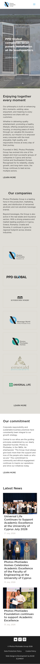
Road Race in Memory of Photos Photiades (18, 47)
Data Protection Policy (13, 651)
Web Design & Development (16, 656)
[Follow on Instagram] (24, 639)
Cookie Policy (31, 651)
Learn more (11, 58)
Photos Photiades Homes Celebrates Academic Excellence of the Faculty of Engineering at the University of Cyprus (18, 570)
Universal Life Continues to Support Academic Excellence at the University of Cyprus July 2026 (18, 523)
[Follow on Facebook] (20, 639)
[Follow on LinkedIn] (15, 639)
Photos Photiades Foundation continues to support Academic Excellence (19, 615)
